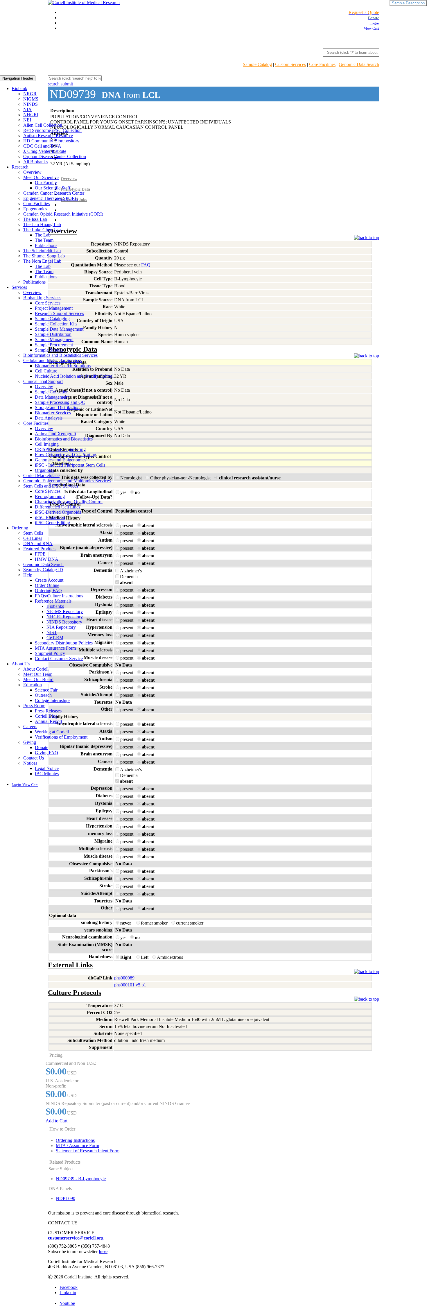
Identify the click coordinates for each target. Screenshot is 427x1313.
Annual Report (48, 721)
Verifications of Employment (61, 737)
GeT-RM (54, 637)
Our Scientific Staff (52, 187)
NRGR (30, 93)
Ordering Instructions (75, 1140)
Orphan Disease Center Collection (54, 156)
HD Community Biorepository (51, 140)
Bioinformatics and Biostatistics (64, 438)
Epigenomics (35, 208)
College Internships (52, 700)
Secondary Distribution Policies (64, 642)
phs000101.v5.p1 (130, 984)
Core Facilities (322, 64)
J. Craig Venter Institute (44, 151)
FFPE (40, 553)
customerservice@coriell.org (75, 1237)
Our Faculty (46, 182)
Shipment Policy (50, 653)
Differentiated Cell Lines (57, 506)
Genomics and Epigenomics (60, 459)
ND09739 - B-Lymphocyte (81, 1178)
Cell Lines (32, 538)
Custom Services (290, 64)
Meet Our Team (37, 674)
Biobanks (55, 606)
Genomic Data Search (359, 64)
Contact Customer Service (59, 658)
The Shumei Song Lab (44, 255)
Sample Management (54, 339)
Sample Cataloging (52, 318)
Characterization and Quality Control (69, 501)
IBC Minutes (47, 773)
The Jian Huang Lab (42, 224)
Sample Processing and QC (60, 402)
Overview (32, 172)
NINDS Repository (64, 621)
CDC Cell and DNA (42, 146)
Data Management (52, 397)
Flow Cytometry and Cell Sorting (65, 454)
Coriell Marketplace (41, 475)
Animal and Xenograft (55, 433)
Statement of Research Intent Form (87, 1150)
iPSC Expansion (50, 517)
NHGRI (30, 114)
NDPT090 (65, 1198)
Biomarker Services (53, 412)
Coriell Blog (46, 716)
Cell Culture (46, 370)
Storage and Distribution (57, 407)
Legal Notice (47, 768)
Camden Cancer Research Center (53, 193)
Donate (41, 747)
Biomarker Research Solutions (63, 365)
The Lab (43, 234)
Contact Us (33, 757)
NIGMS (30, 98)
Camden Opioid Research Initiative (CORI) (63, 214)
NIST (51, 632)
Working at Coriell (52, 731)
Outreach (43, 695)
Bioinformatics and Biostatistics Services (60, 355)
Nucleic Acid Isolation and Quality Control (74, 376)
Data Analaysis (48, 417)
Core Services (47, 302)
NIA (27, 109)
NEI (27, 119)
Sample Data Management (59, 329)
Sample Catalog (257, 64)
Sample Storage (49, 349)
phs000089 (124, 977)
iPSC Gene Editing (52, 522)
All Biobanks (35, 161)
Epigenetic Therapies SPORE (50, 198)
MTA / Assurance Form (77, 1145)
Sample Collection (52, 391)
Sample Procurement (54, 344)
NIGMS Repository (64, 611)
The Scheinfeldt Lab (42, 250)
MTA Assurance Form (55, 648)
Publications (46, 245)
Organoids (44, 470)
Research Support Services (59, 313)
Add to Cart (56, 1120)
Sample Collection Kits (56, 323)
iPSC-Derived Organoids (58, 512)
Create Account (49, 580)
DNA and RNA (38, 543)
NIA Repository (61, 627)
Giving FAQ (46, 752)
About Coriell (36, 669)
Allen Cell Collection (42, 125)
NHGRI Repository (64, 616)
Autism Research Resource (48, 135)
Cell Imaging (47, 444)
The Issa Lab (35, 219)
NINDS (30, 104)
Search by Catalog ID (43, 569)
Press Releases (48, 710)
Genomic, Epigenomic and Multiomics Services (67, 480)
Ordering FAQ (48, 590)
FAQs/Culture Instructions (59, 595)
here (103, 1251)
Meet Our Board (38, 679)
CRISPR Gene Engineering (60, 449)
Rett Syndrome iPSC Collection (52, 130)
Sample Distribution (53, 334)
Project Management (54, 308)
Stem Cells (33, 533)
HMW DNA (46, 559)
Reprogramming (50, 496)
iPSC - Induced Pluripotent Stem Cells (70, 465)
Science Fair (46, 689)
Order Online (47, 585)
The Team (44, 240)
